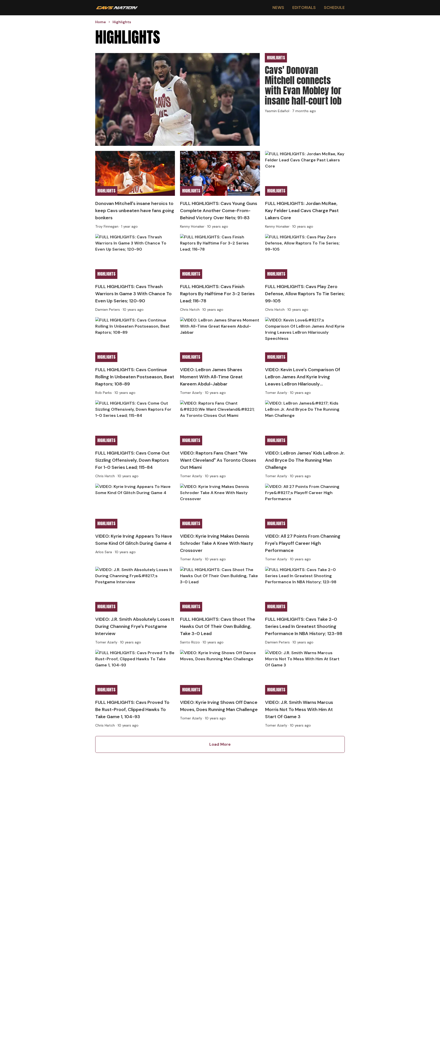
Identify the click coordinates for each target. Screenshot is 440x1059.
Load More (220, 744)
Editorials (304, 7)
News (278, 7)
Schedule (334, 7)
